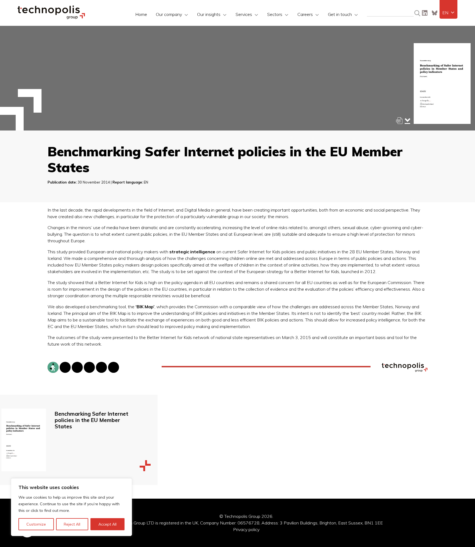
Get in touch (340, 14)
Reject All (72, 524)
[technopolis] (51, 17)
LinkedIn (424, 13)
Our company (169, 14)
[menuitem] (448, 12)
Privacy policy (246, 529)
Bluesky (434, 13)
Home (141, 14)
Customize (36, 524)
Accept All (107, 524)
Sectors (274, 14)
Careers (305, 14)
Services (244, 14)
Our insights (208, 14)
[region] (71, 507)
